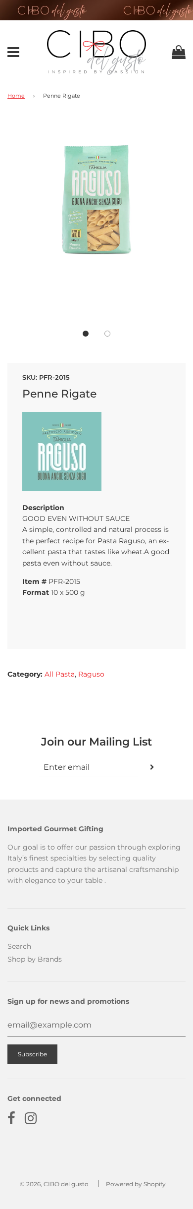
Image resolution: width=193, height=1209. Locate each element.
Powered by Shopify (136, 1184)
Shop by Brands (34, 959)
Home (16, 96)
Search (19, 946)
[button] (85, 334)
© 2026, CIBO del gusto (54, 1184)
